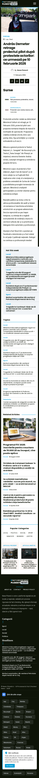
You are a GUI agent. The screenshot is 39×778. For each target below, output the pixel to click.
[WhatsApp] (17, 81)
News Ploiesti (22, 70)
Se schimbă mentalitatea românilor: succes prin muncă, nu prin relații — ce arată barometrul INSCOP (19, 483)
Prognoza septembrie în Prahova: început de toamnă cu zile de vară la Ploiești (17, 393)
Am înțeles (9, 766)
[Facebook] (12, 81)
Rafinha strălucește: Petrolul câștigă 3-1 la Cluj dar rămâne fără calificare (29, 564)
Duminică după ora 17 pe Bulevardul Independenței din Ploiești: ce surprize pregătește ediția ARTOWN (21, 288)
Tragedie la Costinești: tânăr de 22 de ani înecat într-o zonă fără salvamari (21, 309)
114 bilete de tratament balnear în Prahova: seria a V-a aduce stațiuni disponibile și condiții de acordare (19, 467)
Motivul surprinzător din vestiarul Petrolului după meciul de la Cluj (20, 298)
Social (6, 36)
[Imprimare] (22, 81)
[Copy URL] (27, 81)
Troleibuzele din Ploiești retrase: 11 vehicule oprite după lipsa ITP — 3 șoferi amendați (10, 564)
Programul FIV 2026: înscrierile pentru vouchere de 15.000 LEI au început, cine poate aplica (19, 449)
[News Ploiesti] (13, 70)
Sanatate (7, 399)
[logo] (9, 3)
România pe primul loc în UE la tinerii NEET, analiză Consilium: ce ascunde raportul (19, 513)
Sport (8, 294)
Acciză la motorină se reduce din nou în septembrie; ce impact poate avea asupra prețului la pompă (18, 383)
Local (8, 254)
